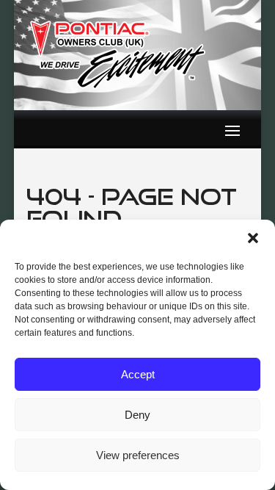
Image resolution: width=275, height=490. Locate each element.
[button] (253, 238)
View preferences (138, 455)
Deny (137, 414)
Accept (138, 374)
